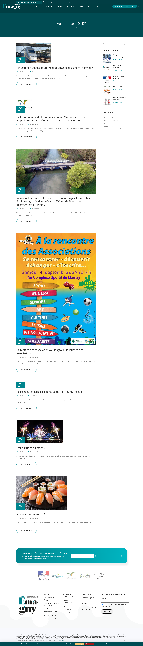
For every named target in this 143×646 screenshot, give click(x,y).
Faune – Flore (109, 126)
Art (105, 123)
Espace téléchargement (108, 556)
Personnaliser (99, 644)
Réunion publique (118, 87)
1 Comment (34, 395)
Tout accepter (79, 644)
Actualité (70, 6)
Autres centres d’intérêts (113, 129)
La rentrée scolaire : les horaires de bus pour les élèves (49, 391)
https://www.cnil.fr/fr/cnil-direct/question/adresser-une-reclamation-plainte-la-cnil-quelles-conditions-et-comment (40, 638)
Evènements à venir (50, 612)
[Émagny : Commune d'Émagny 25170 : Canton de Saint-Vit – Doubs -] (12, 6)
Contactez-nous (87, 594)
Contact (97, 6)
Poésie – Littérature (111, 121)
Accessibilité (67, 613)
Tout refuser (89, 644)
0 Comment (35, 71)
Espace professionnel (70, 606)
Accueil (39, 6)
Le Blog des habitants (51, 619)
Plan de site (67, 609)
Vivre (60, 6)
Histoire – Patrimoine (112, 118)
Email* (103, 599)
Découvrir (49, 6)
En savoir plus (26, 84)
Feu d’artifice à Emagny (30, 448)
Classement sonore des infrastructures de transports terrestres (55, 67)
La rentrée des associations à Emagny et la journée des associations (49, 351)
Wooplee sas (59, 640)
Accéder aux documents (82, 556)
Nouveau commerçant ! (30, 514)
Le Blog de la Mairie (50, 615)
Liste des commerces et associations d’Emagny (51, 606)
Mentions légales (88, 598)
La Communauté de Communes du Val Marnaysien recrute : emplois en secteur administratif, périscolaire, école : (52, 118)
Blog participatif (83, 6)
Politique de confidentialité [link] (114, 644)
